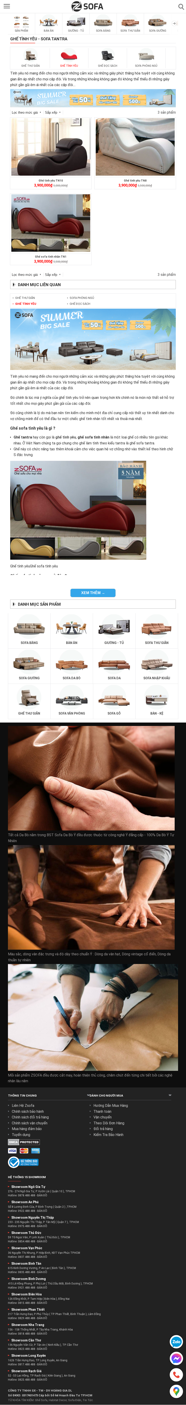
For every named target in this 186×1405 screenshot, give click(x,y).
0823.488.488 (26, 1349)
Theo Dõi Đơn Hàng (108, 1123)
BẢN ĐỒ (42, 1195)
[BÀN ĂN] (48, 27)
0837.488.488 (26, 1257)
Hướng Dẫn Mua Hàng (110, 1105)
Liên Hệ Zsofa (23, 1105)
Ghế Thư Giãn (23, 298)
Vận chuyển (102, 1117)
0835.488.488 (26, 1272)
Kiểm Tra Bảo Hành (108, 1135)
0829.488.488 (26, 1318)
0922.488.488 (26, 1211)
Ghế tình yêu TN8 (135, 180)
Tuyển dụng (21, 1135)
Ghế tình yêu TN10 (51, 180)
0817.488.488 (26, 1364)
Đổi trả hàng (103, 1129)
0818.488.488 (26, 1333)
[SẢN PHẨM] (21, 27)
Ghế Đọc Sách (78, 303)
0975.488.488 (26, 1226)
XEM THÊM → (93, 593)
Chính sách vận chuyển (29, 1123)
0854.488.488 (26, 1241)
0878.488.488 (26, 1195)
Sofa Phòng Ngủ (80, 298)
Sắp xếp (53, 112)
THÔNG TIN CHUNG (22, 1095)
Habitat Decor (58, 1400)
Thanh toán (102, 1111)
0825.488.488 (26, 1379)
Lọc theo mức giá (26, 112)
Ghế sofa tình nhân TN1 (50, 256)
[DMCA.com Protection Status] (24, 1144)
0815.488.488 (26, 1303)
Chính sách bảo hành (28, 1111)
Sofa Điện (74, 1400)
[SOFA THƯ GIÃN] (130, 27)
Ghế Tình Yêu (24, 303)
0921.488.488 (26, 1287)
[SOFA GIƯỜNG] (157, 27)
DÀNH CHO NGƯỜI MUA (106, 1095)
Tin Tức (88, 1400)
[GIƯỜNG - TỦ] (76, 27)
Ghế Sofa (41, 1400)
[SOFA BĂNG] (103, 27)
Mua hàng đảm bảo (27, 1129)
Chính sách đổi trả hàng (30, 1117)
